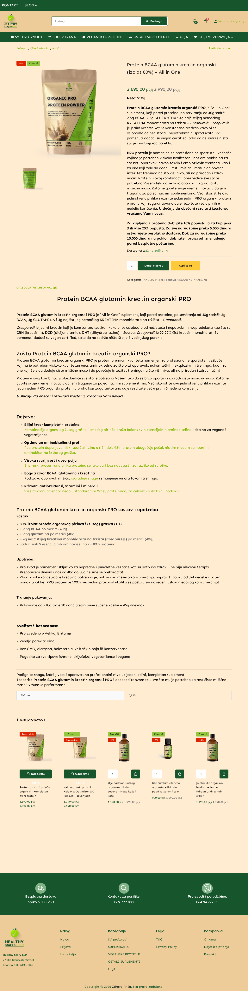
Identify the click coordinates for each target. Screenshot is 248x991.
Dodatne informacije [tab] (40, 287)
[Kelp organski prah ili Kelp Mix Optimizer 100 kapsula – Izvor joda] (80, 748)
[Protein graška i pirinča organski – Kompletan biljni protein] (36, 748)
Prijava (65, 947)
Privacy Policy (166, 947)
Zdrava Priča (121, 986)
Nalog (64, 939)
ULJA (184, 37)
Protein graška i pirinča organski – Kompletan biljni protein (35, 792)
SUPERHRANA (64, 37)
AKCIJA (149, 280)
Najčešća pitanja (216, 947)
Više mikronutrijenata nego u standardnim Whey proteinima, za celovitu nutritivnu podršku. (102, 491)
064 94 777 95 (207, 902)
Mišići (55, 48)
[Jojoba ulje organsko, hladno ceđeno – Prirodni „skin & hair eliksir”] (212, 748)
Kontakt (10, 5)
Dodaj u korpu (153, 265)
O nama (210, 939)
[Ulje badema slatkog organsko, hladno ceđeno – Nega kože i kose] (124, 748)
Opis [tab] (19, 287)
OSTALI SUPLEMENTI (151, 37)
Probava (170, 280)
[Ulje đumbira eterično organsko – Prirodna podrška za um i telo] (168, 748)
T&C (159, 939)
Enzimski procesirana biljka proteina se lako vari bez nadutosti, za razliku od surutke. (96, 465)
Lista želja (68, 954)
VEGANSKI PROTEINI (105, 37)
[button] (135, 774)
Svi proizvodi (28, 37)
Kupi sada (185, 265)
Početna (21, 48)
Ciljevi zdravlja (214, 37)
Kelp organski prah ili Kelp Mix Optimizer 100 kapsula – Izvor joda (79, 792)
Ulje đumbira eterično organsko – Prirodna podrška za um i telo (166, 787)
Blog (29, 5)
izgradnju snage (84, 478)
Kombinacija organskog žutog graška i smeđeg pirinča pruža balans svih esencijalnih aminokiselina (107, 429)
